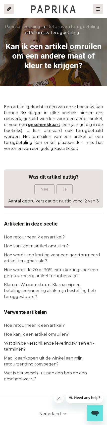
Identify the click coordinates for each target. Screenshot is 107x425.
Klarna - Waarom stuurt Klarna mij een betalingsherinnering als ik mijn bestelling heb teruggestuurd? (50, 290)
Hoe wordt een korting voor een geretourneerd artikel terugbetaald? (52, 258)
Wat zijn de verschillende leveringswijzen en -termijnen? (49, 346)
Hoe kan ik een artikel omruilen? (36, 246)
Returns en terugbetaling (73, 26)
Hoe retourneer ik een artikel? (34, 237)
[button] (98, 9)
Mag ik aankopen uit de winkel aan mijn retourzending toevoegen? (43, 361)
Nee (44, 189)
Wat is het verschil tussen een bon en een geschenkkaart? (45, 376)
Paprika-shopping (22, 26)
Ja (64, 189)
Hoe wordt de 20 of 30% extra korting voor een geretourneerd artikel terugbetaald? (51, 272)
